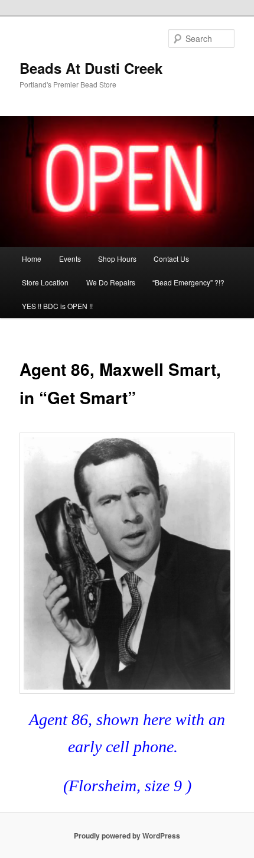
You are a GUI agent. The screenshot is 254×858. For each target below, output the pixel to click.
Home (31, 259)
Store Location (45, 282)
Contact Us (171, 259)
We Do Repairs (110, 282)
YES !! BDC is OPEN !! (57, 306)
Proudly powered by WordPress (127, 835)
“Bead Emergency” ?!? (188, 282)
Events (70, 259)
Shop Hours (117, 259)
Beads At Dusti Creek (90, 68)
